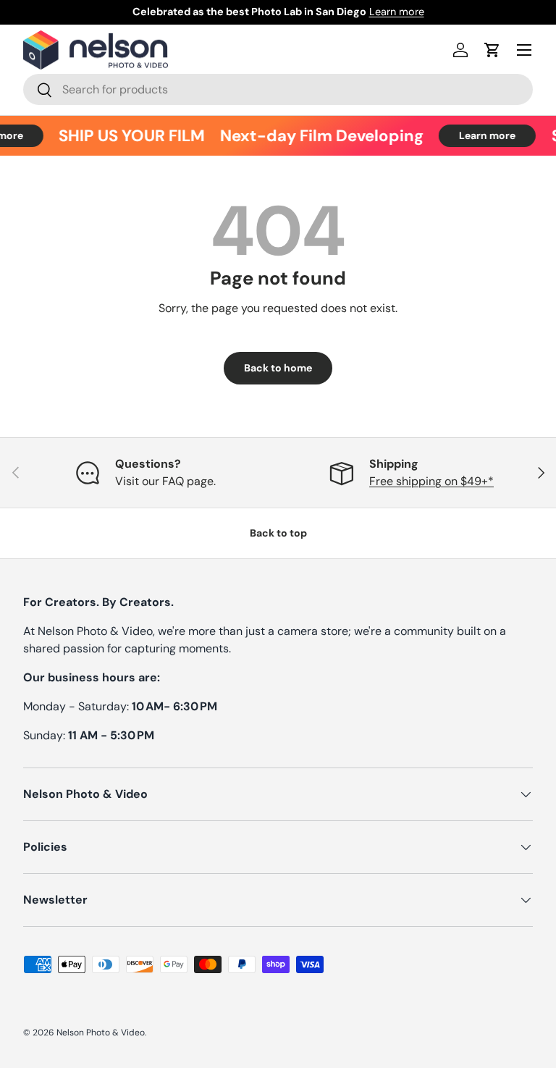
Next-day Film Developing (318, 135)
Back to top (278, 532)
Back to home (278, 367)
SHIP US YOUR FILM (128, 135)
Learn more (396, 11)
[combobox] (278, 89)
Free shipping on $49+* (431, 481)
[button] (492, 50)
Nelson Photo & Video (100, 1032)
